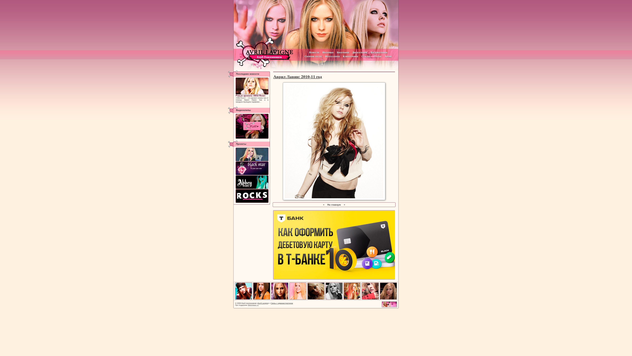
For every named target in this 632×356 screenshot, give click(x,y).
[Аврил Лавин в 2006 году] (316, 299)
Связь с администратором (282, 303)
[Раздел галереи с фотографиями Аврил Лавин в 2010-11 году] (334, 199)
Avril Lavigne (263, 303)
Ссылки (365, 56)
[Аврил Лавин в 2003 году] (262, 299)
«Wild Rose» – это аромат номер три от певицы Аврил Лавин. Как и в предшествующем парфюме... (252, 98)
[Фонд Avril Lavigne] (252, 196)
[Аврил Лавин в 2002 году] (244, 299)
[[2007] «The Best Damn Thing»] (252, 126)
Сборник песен (313, 56)
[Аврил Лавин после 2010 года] (388, 299)
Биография (343, 52)
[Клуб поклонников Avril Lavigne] (316, 24)
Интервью (328, 52)
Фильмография (378, 52)
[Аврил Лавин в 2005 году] (298, 299)
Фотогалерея (332, 56)
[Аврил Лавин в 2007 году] (334, 299)
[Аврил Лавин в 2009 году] (370, 299)
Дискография (359, 52)
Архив (388, 56)
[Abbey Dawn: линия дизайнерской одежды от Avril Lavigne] (252, 182)
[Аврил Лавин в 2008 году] (352, 299)
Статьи (378, 56)
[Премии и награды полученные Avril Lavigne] (252, 154)
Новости (314, 52)
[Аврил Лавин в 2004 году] (280, 299)
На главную (334, 204)
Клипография (350, 56)
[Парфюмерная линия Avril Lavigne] (252, 168)
